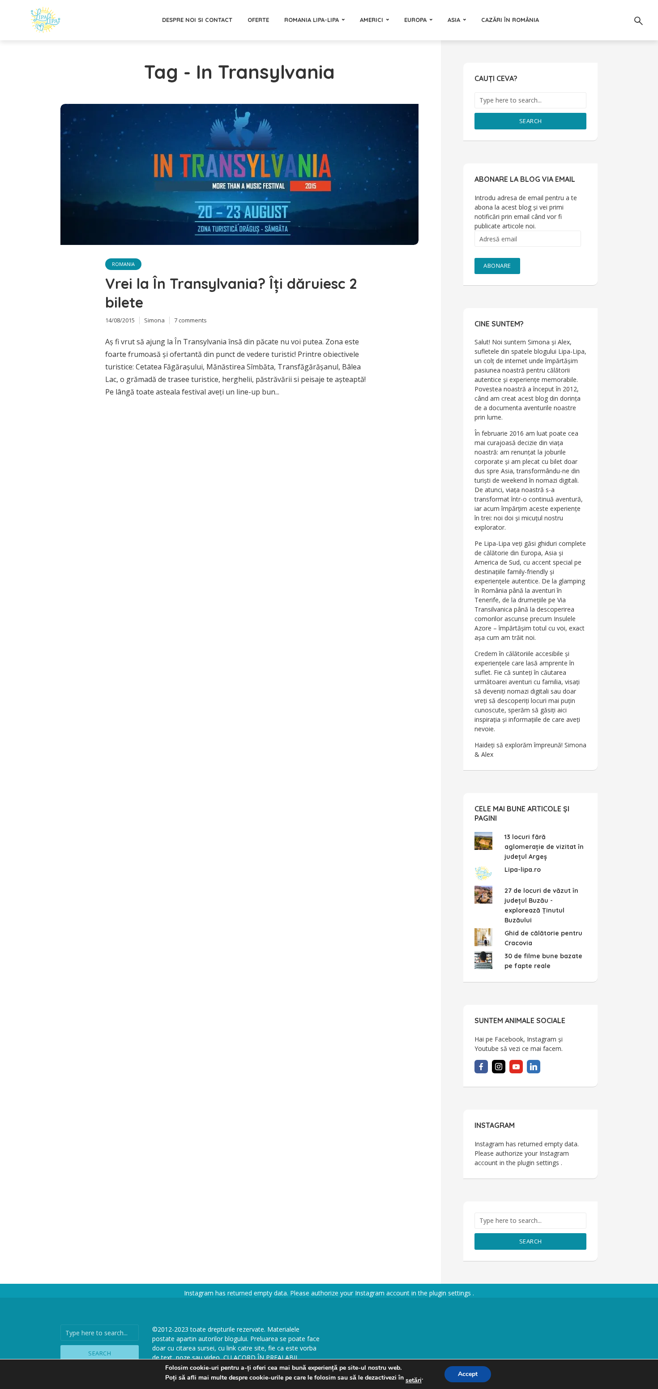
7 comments (190, 320)
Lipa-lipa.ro (522, 870)
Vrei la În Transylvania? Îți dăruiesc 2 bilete (231, 292)
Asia (454, 19)
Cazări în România (510, 19)
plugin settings (539, 1162)
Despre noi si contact (197, 19)
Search (530, 121)
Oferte (258, 19)
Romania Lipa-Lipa (311, 19)
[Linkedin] (533, 1066)
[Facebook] (481, 1066)
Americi (371, 19)
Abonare (497, 266)
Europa (415, 19)
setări (414, 1380)
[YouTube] (516, 1066)
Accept (468, 1374)
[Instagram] (498, 1066)
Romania (123, 264)
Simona (154, 320)
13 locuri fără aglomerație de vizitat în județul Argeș (544, 847)
